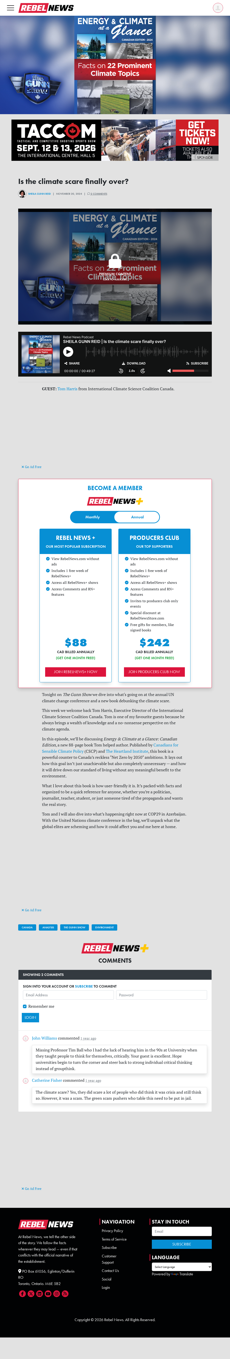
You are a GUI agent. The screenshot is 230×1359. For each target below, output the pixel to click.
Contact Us (110, 1270)
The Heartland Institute (127, 751)
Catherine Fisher (47, 1080)
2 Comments (98, 194)
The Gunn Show (74, 927)
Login (106, 1287)
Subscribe (109, 1247)
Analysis (48, 927)
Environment (104, 927)
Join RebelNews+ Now (75, 671)
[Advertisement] (115, 432)
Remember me (41, 1006)
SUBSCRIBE (84, 986)
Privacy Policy (112, 1230)
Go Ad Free (33, 467)
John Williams (44, 1038)
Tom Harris (67, 388)
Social (106, 1279)
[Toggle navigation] (10, 8)
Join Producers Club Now (154, 671)
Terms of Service (114, 1239)
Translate (186, 1274)
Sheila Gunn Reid (39, 194)
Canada (27, 927)
